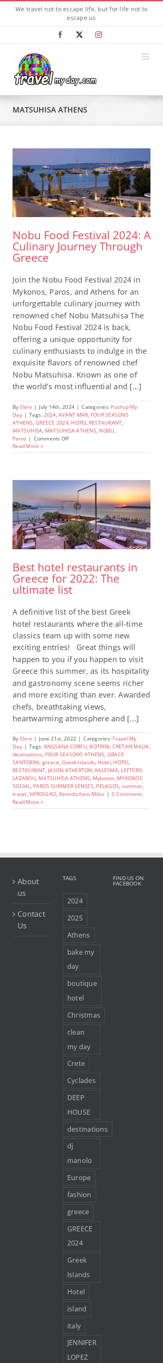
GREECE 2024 (52, 422)
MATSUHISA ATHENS (71, 430)
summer (132, 786)
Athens (78, 935)
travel (20, 794)
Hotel (104, 762)
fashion (79, 1194)
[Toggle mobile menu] (146, 56)
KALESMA (106, 770)
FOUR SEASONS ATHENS (75, 754)
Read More (26, 446)
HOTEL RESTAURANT (96, 422)
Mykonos (104, 778)
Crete (76, 1063)
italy (74, 1325)
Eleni (26, 406)
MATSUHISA (27, 430)
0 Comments (127, 794)
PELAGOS (107, 786)
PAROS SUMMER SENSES (63, 786)
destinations (27, 754)
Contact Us (31, 919)
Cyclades (81, 1080)
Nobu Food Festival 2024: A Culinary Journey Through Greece (81, 246)
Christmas (83, 1015)
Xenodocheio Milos (81, 794)
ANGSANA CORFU (65, 746)
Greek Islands (78, 762)
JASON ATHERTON (70, 770)
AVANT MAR (73, 414)
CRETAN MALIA (130, 746)
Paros (19, 438)
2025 (75, 918)
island (77, 1308)
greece (50, 762)
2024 (50, 414)
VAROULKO (42, 794)
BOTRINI (99, 746)
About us (28, 887)
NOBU (106, 430)
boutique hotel (82, 991)
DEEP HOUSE (78, 1105)
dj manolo (79, 1153)
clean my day (79, 1039)
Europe (79, 1177)
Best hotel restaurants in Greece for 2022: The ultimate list (75, 578)
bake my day (80, 959)
